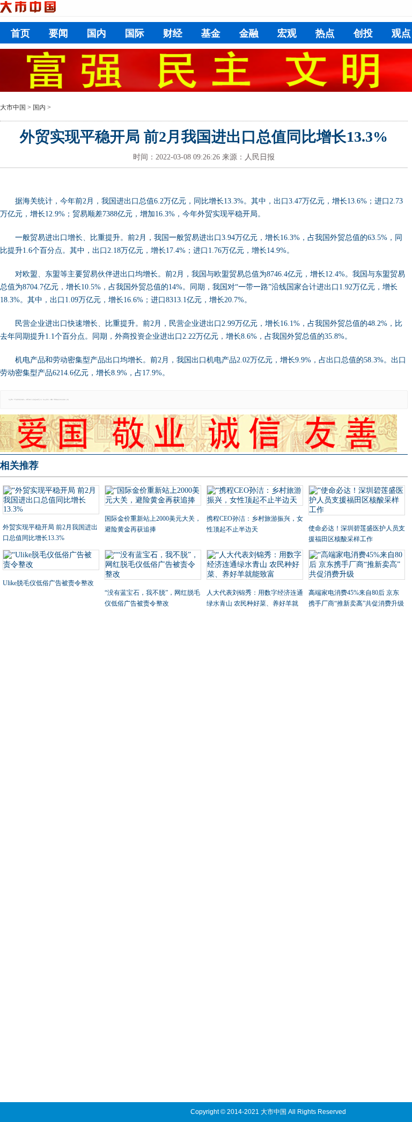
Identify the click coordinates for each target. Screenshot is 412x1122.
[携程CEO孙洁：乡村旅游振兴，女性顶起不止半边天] (255, 496)
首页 (20, 33)
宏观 (287, 33)
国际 (134, 33)
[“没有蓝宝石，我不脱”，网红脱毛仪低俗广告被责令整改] (153, 566)
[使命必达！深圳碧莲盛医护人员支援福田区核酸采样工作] (356, 501)
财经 (172, 33)
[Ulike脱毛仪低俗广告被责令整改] (51, 561)
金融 (249, 33)
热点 (325, 33)
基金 (210, 33)
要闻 (58, 33)
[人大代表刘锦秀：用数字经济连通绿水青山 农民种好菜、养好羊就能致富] (255, 566)
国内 (96, 33)
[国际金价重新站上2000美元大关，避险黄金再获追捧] (153, 496)
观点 (401, 33)
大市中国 (13, 107)
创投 (363, 33)
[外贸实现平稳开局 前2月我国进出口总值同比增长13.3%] (51, 500)
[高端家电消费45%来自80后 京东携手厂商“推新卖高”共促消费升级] (356, 566)
